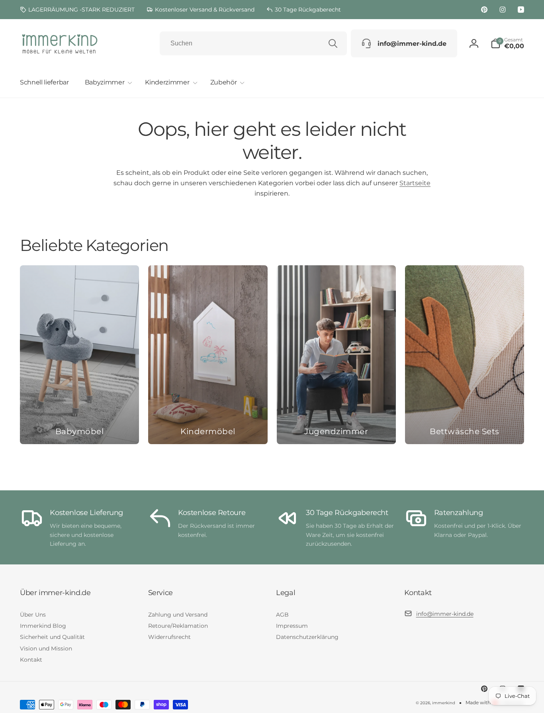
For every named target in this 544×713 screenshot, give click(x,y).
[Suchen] (333, 43)
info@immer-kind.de (445, 613)
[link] (77, 9)
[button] (107, 83)
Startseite (415, 183)
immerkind (443, 702)
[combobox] (253, 43)
